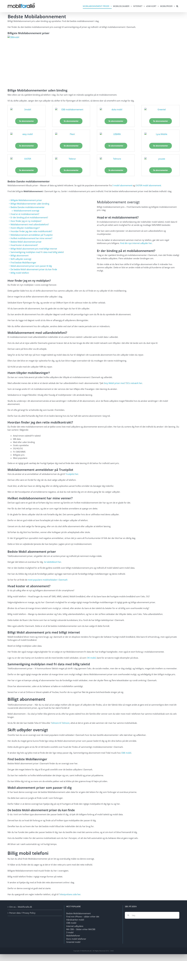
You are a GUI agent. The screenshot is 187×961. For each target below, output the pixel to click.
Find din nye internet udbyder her (136, 243)
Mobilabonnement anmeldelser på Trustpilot (32, 234)
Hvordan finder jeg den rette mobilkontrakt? (31, 231)
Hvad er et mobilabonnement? (25, 214)
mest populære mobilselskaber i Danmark (47, 579)
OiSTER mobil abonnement (148, 185)
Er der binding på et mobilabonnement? (29, 217)
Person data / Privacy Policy (22, 912)
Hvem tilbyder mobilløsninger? (25, 227)
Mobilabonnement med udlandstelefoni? (30, 224)
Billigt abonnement (19, 255)
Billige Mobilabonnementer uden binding (30, 203)
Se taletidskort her (52, 562)
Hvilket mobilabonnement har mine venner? (31, 238)
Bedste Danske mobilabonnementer (27, 207)
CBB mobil (126, 752)
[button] (177, 6)
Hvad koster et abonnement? (24, 245)
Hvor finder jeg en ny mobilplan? (26, 221)
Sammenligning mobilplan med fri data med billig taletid (37, 252)
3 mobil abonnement (122, 185)
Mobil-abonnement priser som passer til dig (31, 266)
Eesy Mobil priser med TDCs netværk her (123, 383)
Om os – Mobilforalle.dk (20, 906)
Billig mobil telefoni (20, 272)
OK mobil (91, 657)
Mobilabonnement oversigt (26, 210)
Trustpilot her (71, 474)
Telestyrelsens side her (69, 894)
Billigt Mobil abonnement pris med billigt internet (34, 248)
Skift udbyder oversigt (21, 259)
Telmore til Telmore (60, 723)
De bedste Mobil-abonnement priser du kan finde (34, 269)
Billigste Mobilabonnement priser (26, 200)
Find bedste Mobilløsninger (23, 262)
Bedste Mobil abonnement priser (26, 241)
